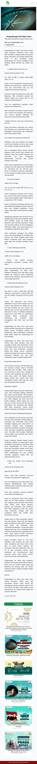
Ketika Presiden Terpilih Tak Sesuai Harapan (18, 725)
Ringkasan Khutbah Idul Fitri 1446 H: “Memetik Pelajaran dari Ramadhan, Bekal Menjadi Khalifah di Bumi (18, 628)
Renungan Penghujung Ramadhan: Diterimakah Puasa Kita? (19, 751)
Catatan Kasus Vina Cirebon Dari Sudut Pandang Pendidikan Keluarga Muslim (18, 654)
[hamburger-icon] (32, 3)
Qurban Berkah (18, 675)
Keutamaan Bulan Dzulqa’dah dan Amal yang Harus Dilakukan (18, 700)
